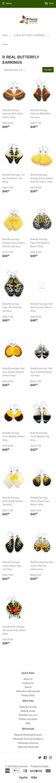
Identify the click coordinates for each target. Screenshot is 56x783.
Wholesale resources (28, 743)
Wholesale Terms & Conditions (28, 739)
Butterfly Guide (28, 711)
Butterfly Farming (28, 707)
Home (5, 35)
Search (28, 687)
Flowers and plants (28, 719)
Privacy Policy (28, 695)
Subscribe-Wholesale (28, 747)
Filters (48, 70)
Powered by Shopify (40, 766)
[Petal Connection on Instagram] (50, 758)
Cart (51, 3)
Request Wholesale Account (28, 734)
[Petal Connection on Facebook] (45, 758)
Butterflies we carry (28, 715)
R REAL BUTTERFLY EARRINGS (29, 35)
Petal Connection (20, 766)
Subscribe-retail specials (28, 691)
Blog (28, 723)
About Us (28, 679)
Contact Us (28, 683)
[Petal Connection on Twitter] (39, 758)
